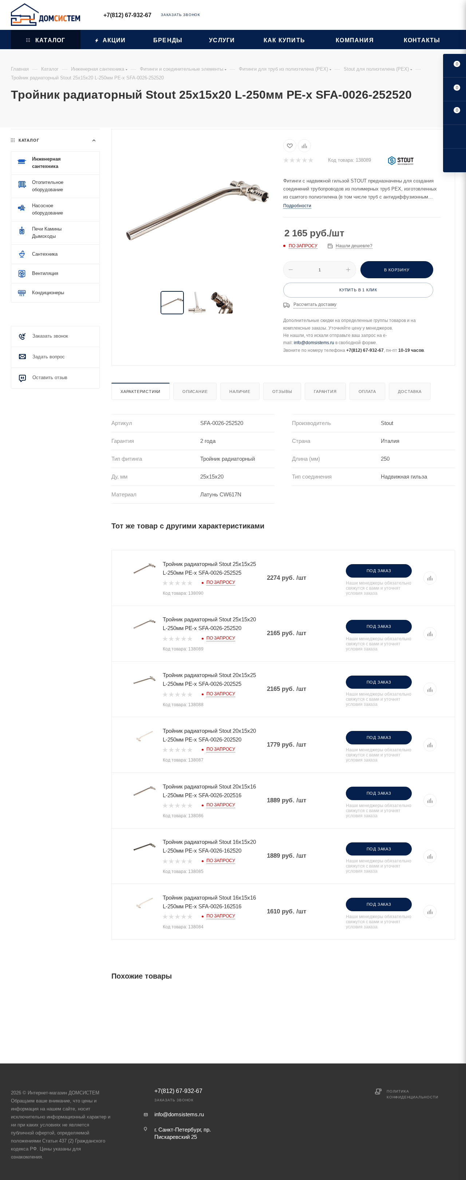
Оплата (367, 391)
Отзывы (282, 391)
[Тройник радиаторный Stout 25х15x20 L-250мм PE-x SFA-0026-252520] (197, 210)
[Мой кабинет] (452, 16)
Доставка (409, 391)
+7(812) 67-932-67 (127, 15)
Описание (195, 391)
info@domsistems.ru (314, 342)
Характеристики (141, 391)
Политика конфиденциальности (412, 1094)
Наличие (239, 391)
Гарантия (325, 391)
